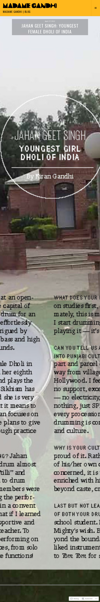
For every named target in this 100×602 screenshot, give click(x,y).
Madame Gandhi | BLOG (17, 12)
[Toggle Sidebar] (95, 8)
